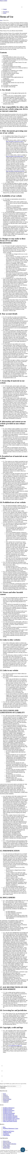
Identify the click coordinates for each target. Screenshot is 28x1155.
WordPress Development (9, 1113)
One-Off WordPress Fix (8, 1114)
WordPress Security (7, 1109)
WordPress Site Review (8, 1131)
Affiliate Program (7, 1132)
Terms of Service (7, 1142)
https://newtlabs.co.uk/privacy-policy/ (15, 141)
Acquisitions (6, 1133)
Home (1, 20)
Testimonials (6, 1100)
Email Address (3, 1086)
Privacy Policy (6, 1145)
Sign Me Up (6, 11)
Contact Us (5, 1101)
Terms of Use (6, 1141)
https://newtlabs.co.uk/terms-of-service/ (15, 171)
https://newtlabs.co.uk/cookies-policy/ (15, 156)
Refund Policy (6, 1147)
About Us (5, 1095)
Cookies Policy (6, 1146)
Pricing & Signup (7, 1099)
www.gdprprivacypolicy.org (15, 1045)
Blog (4, 1127)
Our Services (6, 1097)
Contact (5, 9)
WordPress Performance (8, 1110)
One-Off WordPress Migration (10, 1115)
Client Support (6, 1135)
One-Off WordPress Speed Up (10, 1117)
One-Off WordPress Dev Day (10, 1120)
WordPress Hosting (7, 1111)
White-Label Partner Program (10, 1121)
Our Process (6, 1096)
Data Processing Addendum (9, 1143)
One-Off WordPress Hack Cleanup (11, 1118)
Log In (4, 13)
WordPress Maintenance (8, 1107)
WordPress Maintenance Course (10, 1128)
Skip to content (3, 0)
